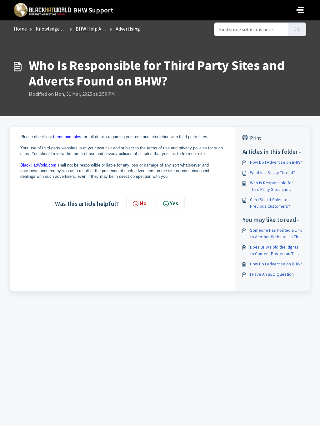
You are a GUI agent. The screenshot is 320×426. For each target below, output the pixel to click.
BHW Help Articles (95, 29)
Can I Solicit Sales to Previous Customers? (270, 203)
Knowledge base (53, 29)
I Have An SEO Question (272, 274)
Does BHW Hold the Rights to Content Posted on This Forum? (274, 250)
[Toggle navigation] (300, 10)
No (143, 203)
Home (20, 29)
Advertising (128, 29)
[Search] (297, 29)
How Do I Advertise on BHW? (276, 162)
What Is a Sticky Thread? (272, 172)
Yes (174, 203)
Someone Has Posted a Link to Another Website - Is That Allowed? (276, 233)
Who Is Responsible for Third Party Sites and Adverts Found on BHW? (272, 186)
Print (255, 138)
